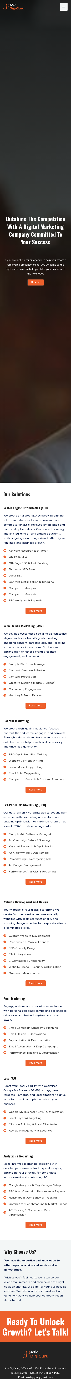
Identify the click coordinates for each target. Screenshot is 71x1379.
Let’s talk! (51, 1331)
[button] (35, 282)
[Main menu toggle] (64, 7)
